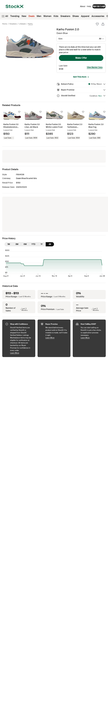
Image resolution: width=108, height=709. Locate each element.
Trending (14, 16)
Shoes (75, 16)
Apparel (85, 16)
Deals (31, 16)
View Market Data (95, 67)
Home (4, 24)
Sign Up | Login (99, 6)
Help (89, 6)
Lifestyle (22, 24)
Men (39, 16)
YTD (33, 244)
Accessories (98, 16)
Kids (56, 16)
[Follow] (19, 112)
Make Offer (81, 57)
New (24, 16)
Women (47, 16)
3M (16, 244)
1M (8, 244)
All (6, 16)
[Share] (103, 24)
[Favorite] (97, 24)
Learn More (21, 353)
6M (25, 244)
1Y (42, 244)
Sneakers (65, 16)
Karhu (30, 24)
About (83, 7)
